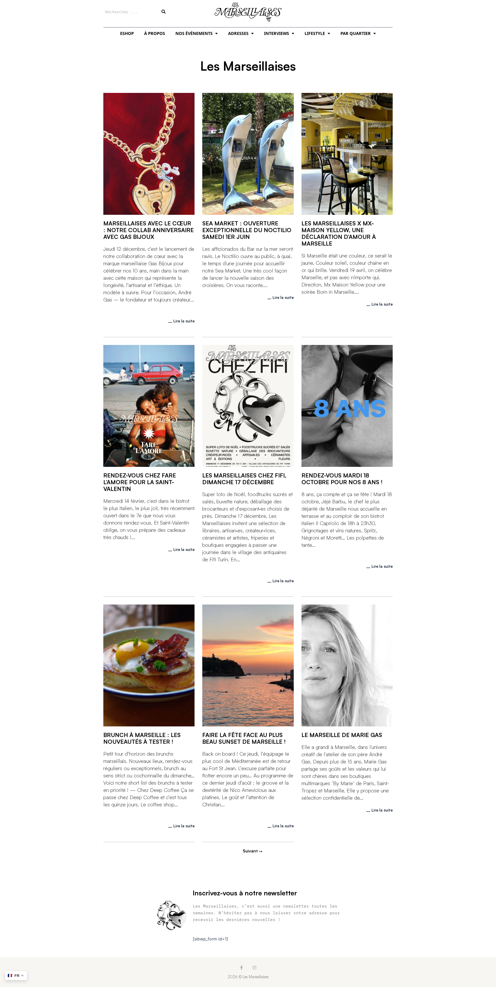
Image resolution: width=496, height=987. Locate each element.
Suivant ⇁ (252, 850)
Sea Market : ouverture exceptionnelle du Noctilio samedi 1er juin (246, 230)
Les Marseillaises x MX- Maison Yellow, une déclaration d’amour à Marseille (338, 233)
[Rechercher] (163, 11)
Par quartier (355, 33)
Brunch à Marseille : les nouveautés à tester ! (142, 738)
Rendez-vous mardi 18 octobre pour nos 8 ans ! (342, 478)
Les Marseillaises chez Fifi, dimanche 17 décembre (244, 478)
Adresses (238, 33)
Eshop (127, 33)
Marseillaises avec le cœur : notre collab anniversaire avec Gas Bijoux (148, 230)
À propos (154, 33)
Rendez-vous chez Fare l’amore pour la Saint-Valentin (139, 482)
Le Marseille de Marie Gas (341, 734)
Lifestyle (315, 33)
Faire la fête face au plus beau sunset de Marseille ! (244, 738)
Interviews (276, 33)
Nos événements (194, 33)
